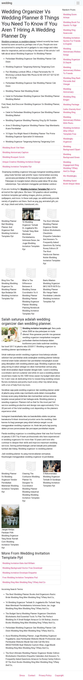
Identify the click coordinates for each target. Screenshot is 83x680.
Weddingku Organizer (68, 140)
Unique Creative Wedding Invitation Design (21, 162)
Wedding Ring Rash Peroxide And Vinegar (71, 81)
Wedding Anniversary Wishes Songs (71, 51)
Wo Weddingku (70, 176)
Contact (31, 675)
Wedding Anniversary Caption (15, 152)
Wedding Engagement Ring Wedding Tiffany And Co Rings (71, 166)
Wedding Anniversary (68, 90)
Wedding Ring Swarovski (69, 31)
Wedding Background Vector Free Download (22, 568)
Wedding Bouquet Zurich (13, 157)
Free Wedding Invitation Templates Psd (20, 577)
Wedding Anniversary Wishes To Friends (71, 70)
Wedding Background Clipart (71, 148)
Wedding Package (71, 104)
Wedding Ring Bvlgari (69, 98)
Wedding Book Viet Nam (13, 147)
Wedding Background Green (71, 156)
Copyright (59, 675)
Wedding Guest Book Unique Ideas (71, 182)
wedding (7, 3)
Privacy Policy (45, 675)
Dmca (22, 675)
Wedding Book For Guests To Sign (71, 24)
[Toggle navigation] (78, 3)
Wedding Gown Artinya (70, 16)
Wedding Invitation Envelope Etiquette (19, 573)
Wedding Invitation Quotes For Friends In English (71, 41)
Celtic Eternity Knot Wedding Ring (72, 111)
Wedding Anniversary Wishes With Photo (71, 120)
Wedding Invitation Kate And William (18, 563)
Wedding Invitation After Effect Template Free (71, 131)
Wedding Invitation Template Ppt (17, 166)
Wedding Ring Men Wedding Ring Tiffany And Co (23, 582)
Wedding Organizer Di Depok (71, 61)
